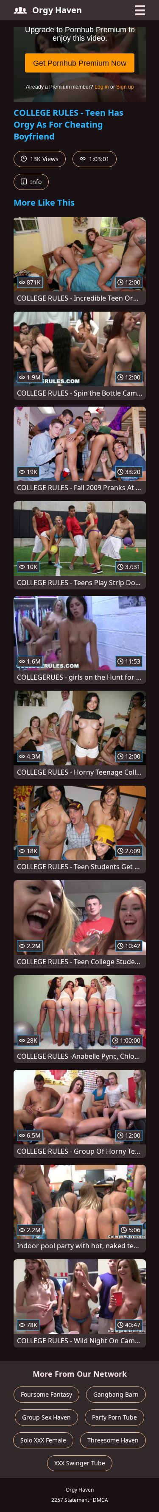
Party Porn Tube (114, 1417)
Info (35, 182)
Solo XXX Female (43, 1440)
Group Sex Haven (46, 1417)
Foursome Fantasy (46, 1394)
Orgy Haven (57, 10)
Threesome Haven (113, 1440)
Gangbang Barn (116, 1394)
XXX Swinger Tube (79, 1463)
